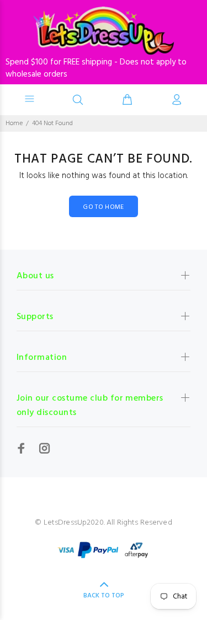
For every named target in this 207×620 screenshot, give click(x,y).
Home (14, 123)
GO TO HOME (103, 207)
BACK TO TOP (103, 595)
